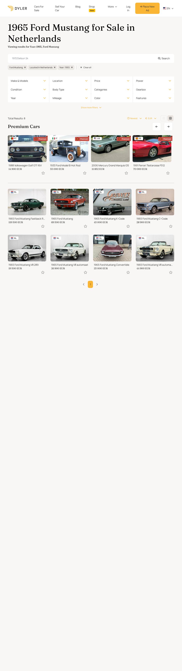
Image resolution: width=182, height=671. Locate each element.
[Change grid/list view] (164, 118)
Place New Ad (148, 8)
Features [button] (141, 98)
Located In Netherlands (41, 67)
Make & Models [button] (19, 80)
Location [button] (58, 80)
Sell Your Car (60, 8)
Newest (134, 118)
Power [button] (139, 80)
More (111, 6)
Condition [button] (16, 89)
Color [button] (97, 98)
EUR (150, 118)
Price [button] (97, 80)
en (168, 8)
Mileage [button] (57, 98)
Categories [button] (100, 89)
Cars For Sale (39, 8)
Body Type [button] (58, 89)
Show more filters (89, 107)
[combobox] (91, 58)
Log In (128, 8)
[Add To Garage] (43, 173)
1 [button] (90, 284)
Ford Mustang (16, 67)
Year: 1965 (64, 67)
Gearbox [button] (141, 89)
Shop (92, 8)
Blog (77, 6)
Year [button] (13, 98)
